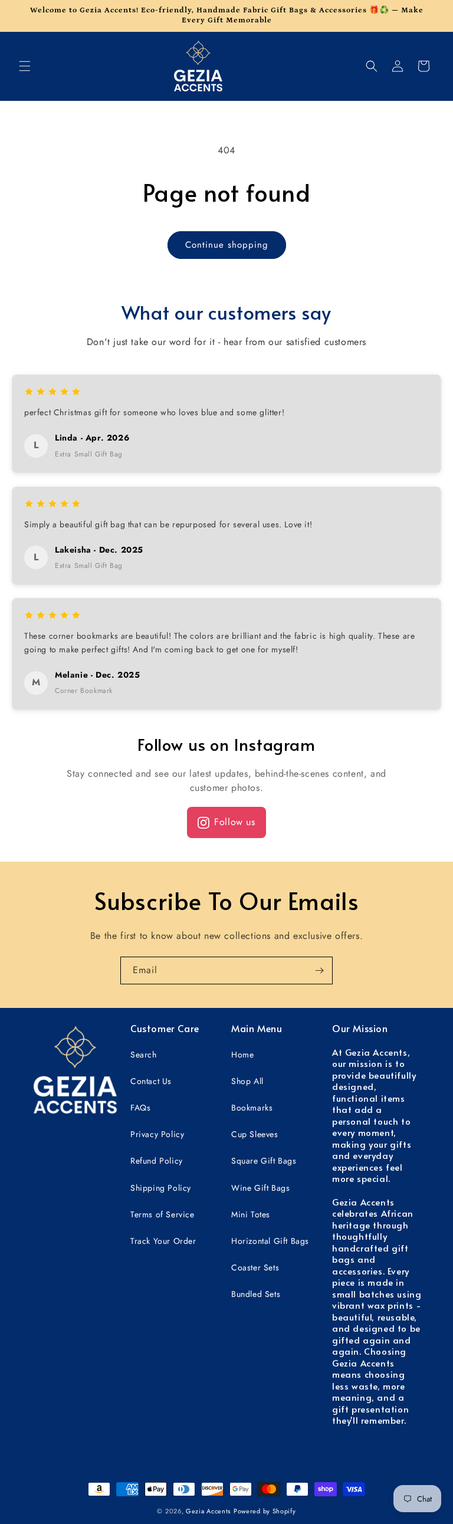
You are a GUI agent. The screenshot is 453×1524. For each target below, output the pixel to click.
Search (143, 1054)
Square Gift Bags (264, 1161)
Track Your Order (163, 1241)
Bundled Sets (255, 1294)
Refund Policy (156, 1161)
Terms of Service (162, 1214)
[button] (25, 66)
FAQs (140, 1108)
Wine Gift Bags (260, 1188)
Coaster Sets (255, 1267)
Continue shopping (226, 244)
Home (242, 1054)
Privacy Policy (157, 1134)
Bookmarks (252, 1108)
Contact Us (151, 1081)
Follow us (234, 822)
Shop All (247, 1081)
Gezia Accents (208, 1511)
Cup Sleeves (254, 1134)
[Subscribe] (319, 970)
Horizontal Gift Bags (270, 1241)
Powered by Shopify (265, 1511)
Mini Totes (250, 1214)
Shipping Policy (160, 1188)
